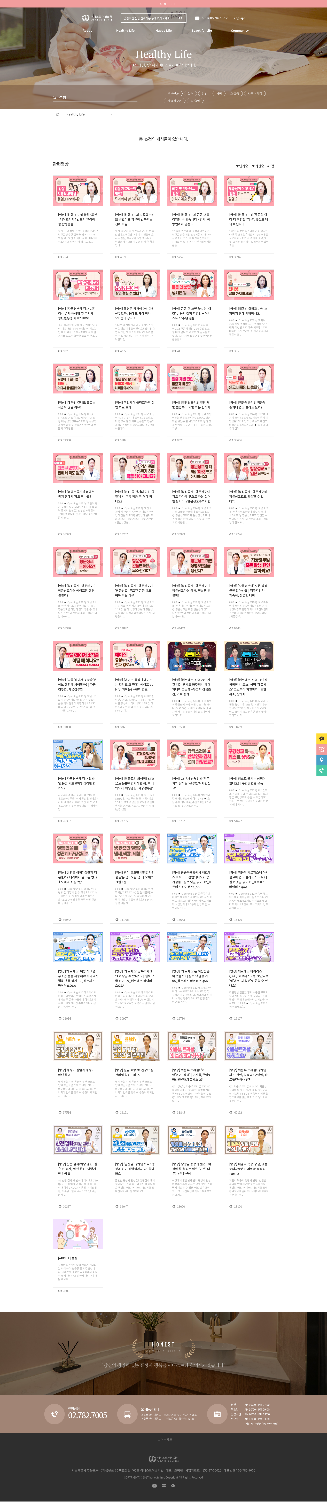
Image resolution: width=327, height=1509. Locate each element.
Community (240, 30)
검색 (180, 18)
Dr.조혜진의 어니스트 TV (214, 18)
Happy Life (163, 30)
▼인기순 (242, 165)
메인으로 (58, 114)
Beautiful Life (201, 30)
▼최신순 (258, 165)
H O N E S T (166, 4)
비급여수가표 (163, 1439)
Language (239, 18)
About (87, 30)
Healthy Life (125, 30)
